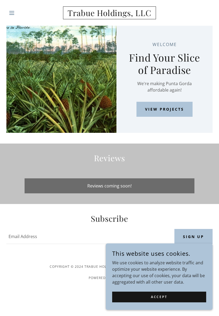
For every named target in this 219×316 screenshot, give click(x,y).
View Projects (164, 109)
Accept (159, 297)
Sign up (193, 236)
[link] (109, 14)
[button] (21, 12)
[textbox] (87, 236)
